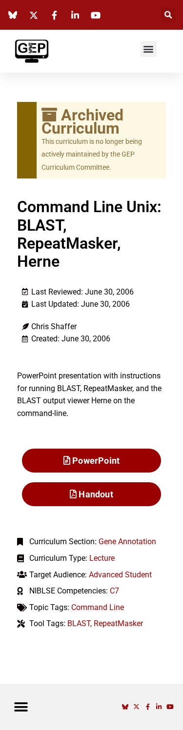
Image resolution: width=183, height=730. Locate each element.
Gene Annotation (127, 541)
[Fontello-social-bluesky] (125, 707)
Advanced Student (120, 574)
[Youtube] (170, 707)
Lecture (102, 558)
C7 (114, 590)
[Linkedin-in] (159, 707)
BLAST (78, 623)
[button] (168, 14)
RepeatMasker (118, 623)
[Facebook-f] (147, 707)
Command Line (97, 607)
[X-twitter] (136, 707)
